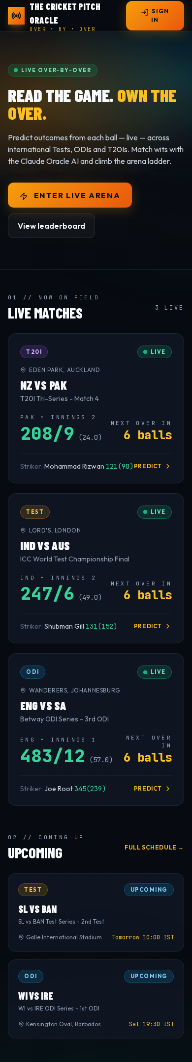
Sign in (160, 15)
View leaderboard (51, 226)
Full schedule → (154, 847)
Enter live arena (76, 195)
